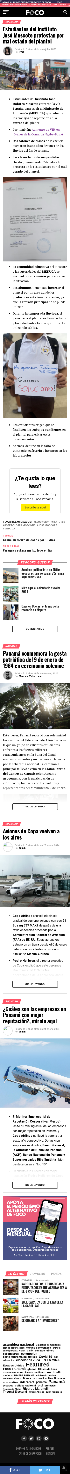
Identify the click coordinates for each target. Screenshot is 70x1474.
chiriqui (56, 1348)
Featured (59, 522)
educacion (42, 522)
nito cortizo (10, 1382)
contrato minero (44, 1351)
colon (22, 1351)
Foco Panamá (14, 1369)
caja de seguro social (13, 1348)
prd (40, 1385)
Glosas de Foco (47, 1369)
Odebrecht (27, 1382)
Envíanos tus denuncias (28, 1448)
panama (41, 1382)
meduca (9, 529)
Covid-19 (45, 1356)
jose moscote (47, 525)
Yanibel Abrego (36, 1392)
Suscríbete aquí (35, 507)
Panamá (56, 1382)
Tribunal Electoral (15, 1391)
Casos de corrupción (30, 1453)
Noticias (50, 1453)
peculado (8, 1386)
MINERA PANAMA (24, 1375)
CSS (56, 1357)
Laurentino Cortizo (13, 1372)
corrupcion (29, 1353)
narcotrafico (39, 1378)
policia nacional (25, 1385)
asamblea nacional (18, 1344)
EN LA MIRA (51, 1359)
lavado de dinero (35, 1372)
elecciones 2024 (28, 1360)
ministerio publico (46, 1375)
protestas (50, 1386)
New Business (56, 1378)
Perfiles (50, 1448)
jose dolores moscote (19, 525)
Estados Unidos (13, 1365)
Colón (30, 1351)
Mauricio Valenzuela (30, 676)
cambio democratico (38, 1348)
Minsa (27, 1378)
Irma (21, 52)
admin (22, 848)
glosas (31, 1369)
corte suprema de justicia (20, 1356)
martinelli (53, 1372)
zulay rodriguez (54, 1392)
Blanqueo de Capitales (48, 1345)
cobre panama (10, 1351)
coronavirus (11, 1353)
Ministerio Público (12, 1378)
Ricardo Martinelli (35, 1388)
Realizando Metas (12, 1389)
